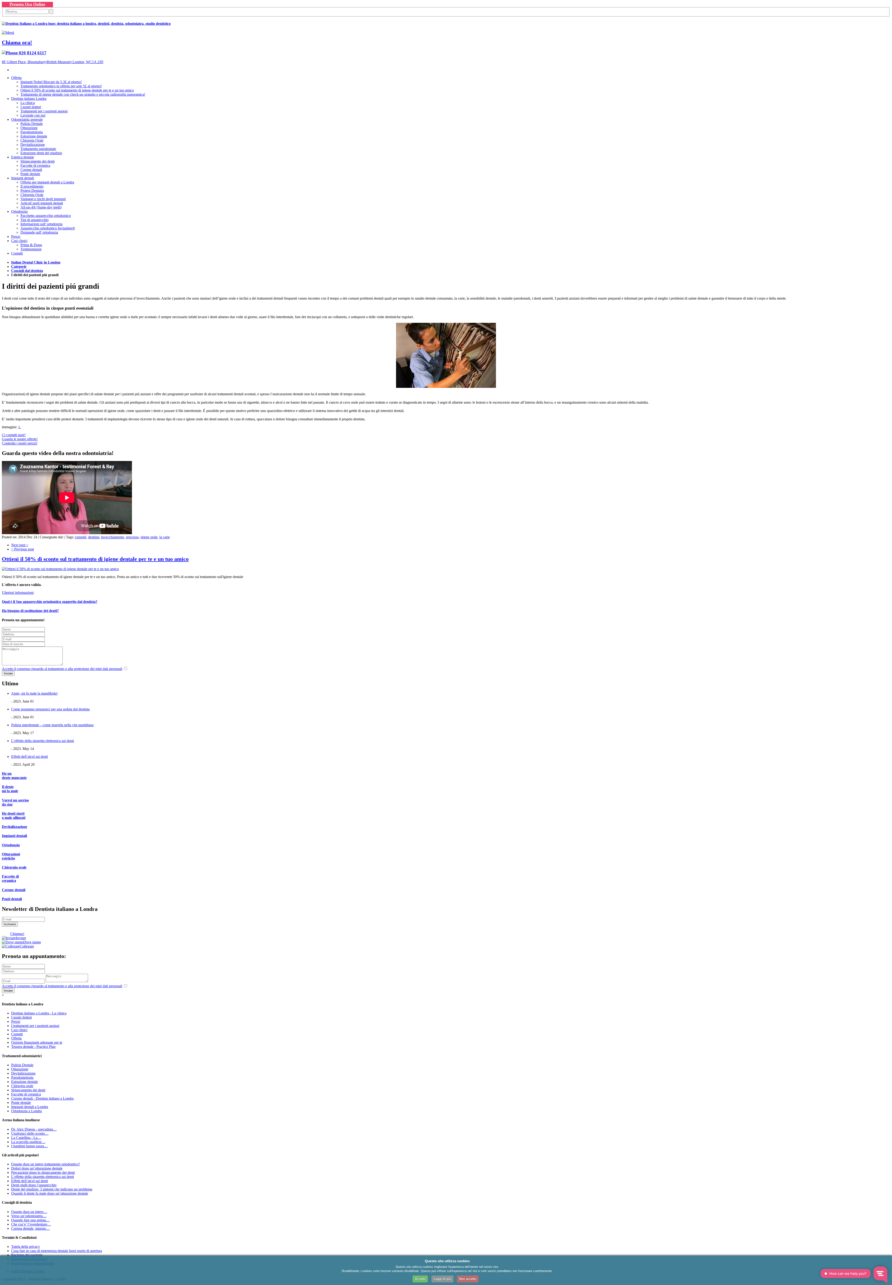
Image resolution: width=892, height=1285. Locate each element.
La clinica (27, 103)
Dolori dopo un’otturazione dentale (36, 1168)
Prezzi (15, 237)
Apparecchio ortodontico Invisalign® (47, 228)
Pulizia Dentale (31, 124)
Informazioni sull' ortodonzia (41, 224)
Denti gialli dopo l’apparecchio (33, 1185)
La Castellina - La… (26, 1138)
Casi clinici (19, 241)
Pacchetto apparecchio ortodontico (45, 216)
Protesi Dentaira (32, 191)
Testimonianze (31, 249)
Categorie (18, 266)
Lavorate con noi (32, 115)
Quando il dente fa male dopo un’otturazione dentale (49, 1193)
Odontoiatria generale (27, 119)
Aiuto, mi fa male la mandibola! (34, 693)
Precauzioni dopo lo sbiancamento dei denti (43, 1172)
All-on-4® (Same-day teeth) (41, 207)
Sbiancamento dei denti (37, 161)
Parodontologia (31, 132)
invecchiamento (112, 537)
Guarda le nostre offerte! (20, 439)
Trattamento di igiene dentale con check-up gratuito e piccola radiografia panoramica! (82, 94)
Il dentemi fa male (10, 789)
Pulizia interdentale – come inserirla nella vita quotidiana (52, 725)
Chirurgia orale (14, 867)
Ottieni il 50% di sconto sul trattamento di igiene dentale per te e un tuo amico (77, 90)
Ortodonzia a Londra (26, 1111)
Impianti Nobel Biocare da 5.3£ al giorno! (51, 82)
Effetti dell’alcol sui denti (29, 757)
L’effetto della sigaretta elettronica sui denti (42, 741)
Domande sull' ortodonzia (39, 232)
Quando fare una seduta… (30, 1220)
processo (132, 537)
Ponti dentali (12, 899)
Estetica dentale (22, 157)
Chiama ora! (17, 42)
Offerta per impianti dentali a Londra (47, 182)
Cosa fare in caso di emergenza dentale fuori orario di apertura (56, 1251)
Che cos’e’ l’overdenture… (31, 1224)
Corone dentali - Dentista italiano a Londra (42, 1098)
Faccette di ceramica (35, 165)
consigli (80, 537)
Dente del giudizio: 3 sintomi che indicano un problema (51, 1189)
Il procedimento (31, 186)
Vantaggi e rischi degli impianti (43, 199)
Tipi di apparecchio (34, 220)
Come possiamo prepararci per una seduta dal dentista (50, 709)
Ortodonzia (19, 211)
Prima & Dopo (31, 245)
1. (19, 427)
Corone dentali (31, 170)
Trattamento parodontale (38, 149)
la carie (164, 537)
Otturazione (29, 128)
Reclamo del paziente (27, 1255)
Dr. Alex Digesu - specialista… (34, 1129)
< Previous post (22, 549)
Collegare (27, 946)
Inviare (21, 938)
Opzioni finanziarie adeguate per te (36, 1042)
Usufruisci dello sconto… (30, 1133)
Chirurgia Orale (31, 140)
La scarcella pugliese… (28, 1142)
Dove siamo (32, 942)
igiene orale (149, 537)
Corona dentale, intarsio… (30, 1228)
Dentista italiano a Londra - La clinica (38, 1013)
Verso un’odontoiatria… (28, 1216)
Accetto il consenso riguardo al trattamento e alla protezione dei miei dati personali (62, 669)
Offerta (16, 78)
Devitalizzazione (32, 145)
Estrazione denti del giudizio (41, 153)
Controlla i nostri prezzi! (19, 443)
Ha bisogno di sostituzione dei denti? (30, 611)
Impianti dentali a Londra (29, 1107)
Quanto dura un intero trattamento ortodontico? (45, 1164)
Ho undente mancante (14, 776)
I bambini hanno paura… (29, 1146)
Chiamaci (17, 934)
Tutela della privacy (25, 1247)
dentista (93, 537)
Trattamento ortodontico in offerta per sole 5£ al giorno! (61, 86)
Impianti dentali (22, 178)
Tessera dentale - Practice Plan (33, 1047)
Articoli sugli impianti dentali (41, 203)
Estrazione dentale (33, 136)
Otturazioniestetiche (11, 856)
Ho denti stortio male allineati (13, 815)
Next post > (19, 545)
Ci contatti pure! (14, 435)
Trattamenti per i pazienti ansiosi (44, 111)
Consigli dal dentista (27, 271)
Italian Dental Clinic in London (35, 262)
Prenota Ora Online (27, 4)
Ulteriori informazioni (18, 593)
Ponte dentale (30, 174)
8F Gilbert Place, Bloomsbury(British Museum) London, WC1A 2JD (52, 62)
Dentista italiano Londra (28, 99)
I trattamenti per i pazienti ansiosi (35, 1026)
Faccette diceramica (10, 878)
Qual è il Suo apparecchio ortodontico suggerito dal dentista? (49, 602)
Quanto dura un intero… (29, 1212)
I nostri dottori (30, 107)
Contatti (17, 253)
